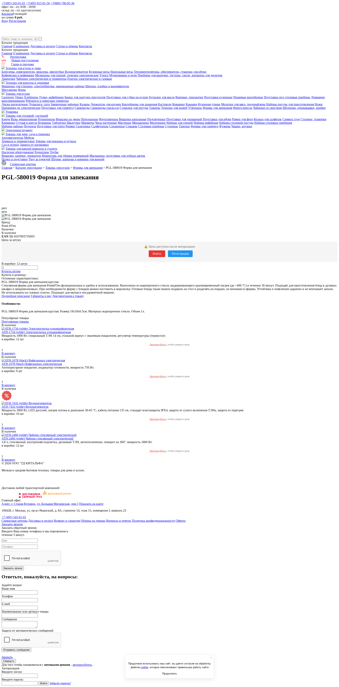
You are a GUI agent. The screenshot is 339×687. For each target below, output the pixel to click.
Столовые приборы (151, 126)
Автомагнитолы (12, 137)
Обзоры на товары (93, 520)
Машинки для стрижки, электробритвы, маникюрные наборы (43, 86)
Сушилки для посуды (134, 107)
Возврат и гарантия (67, 520)
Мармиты (87, 122)
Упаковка (11, 111)
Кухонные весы (99, 71)
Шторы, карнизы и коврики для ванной (77, 159)
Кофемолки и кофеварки (18, 75)
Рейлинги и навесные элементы (47, 100)
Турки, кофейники (51, 97)
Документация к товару (68, 296)
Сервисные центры (23, 164)
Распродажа (18, 56)
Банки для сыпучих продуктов (85, 97)
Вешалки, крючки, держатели (21, 155)
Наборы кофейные (206, 122)
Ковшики (178, 104)
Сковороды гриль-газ (104, 107)
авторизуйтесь (82, 664)
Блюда (6, 119)
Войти (157, 253)
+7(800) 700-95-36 (62, 3)
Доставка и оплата (42, 46)
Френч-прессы (242, 107)
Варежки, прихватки (189, 97)
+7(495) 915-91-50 (38, 3)
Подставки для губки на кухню (127, 97)
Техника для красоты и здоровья (27, 82)
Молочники (158, 122)
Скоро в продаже (22, 64)
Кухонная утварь (209, 104)
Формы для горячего (204, 126)
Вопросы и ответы (118, 520)
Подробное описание (16, 296)
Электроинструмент (19, 130)
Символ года (291, 119)
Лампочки (8, 78)
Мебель (29, 137)
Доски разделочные (15, 104)
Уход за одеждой (39, 159)
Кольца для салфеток (268, 119)
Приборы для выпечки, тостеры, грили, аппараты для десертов (180, 75)
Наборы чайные (12, 126)
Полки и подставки (15, 159)
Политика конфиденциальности (153, 520)
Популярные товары (15, 321)
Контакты (85, 46)
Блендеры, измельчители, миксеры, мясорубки (33, 71)
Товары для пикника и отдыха (56, 141)
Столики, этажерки (313, 119)
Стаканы (131, 126)
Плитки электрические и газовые (89, 78)
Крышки (191, 104)
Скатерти (8, 97)
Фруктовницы (108, 119)
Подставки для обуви (217, 119)
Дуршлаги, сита (39, 104)
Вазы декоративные (24, 119)
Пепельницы (89, 119)
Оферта (181, 520)
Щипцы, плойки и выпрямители (107, 86)
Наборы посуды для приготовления (290, 104)
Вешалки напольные (133, 119)
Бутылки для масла (162, 97)
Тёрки (19, 97)
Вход (5, 21)
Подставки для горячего (57, 107)
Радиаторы (42, 152)
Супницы (171, 126)
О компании (21, 46)
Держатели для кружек (105, 104)
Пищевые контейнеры (248, 97)
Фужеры (225, 126)
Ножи (319, 104)
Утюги (103, 75)
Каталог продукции (28, 167)
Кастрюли (164, 104)
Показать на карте (91, 503)
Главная (7, 46)
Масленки (124, 122)
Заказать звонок (12, 524)
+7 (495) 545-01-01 (14, 517)
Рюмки (70, 126)
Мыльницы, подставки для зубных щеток (117, 155)
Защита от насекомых (34, 144)
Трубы (54, 152)
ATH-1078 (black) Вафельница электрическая (32, 364)
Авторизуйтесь (157, 344)
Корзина (7, 14)
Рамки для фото (242, 119)
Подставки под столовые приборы (287, 97)
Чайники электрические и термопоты (41, 78)
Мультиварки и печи (123, 75)
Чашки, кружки (241, 126)
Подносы (30, 126)
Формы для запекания (217, 107)
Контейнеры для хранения (139, 104)
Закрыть (7, 657)
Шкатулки (73, 122)
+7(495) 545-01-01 (13, 3)
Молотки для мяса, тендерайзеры (243, 104)
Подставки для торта (51, 126)
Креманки (8, 122)
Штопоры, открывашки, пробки (304, 107)
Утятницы (195, 107)
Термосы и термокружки (18, 141)
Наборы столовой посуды (236, 122)
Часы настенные (106, 122)
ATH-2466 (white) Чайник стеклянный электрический (37, 438)
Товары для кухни (17, 93)
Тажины (154, 107)
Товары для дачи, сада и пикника (27, 134)
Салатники (83, 126)
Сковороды (82, 107)
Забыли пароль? (60, 683)
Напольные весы (121, 71)
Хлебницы (31, 97)
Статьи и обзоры (67, 46)
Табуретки (59, 122)
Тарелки (184, 126)
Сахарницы (117, 126)
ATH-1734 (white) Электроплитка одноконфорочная (36, 332)
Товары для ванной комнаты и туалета (31, 148)
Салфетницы (99, 126)
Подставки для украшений (184, 119)
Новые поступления (24, 60)
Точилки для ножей (174, 107)
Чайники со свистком (267, 107)
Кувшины (44, 122)
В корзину (8, 353)
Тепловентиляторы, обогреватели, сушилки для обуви (170, 71)
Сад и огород (10, 144)
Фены (22, 89)
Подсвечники (156, 119)
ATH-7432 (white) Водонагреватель (25, 406)
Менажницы (140, 122)
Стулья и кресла (26, 122)
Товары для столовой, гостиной (26, 115)
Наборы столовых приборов (273, 122)
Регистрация (17, 21)
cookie (144, 667)
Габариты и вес (41, 296)
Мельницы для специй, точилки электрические (67, 75)
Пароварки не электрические (21, 107)
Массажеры (9, 89)
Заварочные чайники (65, 104)
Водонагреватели (76, 71)
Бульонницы (46, 119)
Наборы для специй (179, 122)
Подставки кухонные (218, 97)
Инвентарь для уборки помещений (65, 155)
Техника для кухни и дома (23, 68)
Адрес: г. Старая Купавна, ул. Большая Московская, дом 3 (40, 503)
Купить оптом (11, 271)
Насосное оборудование (18, 152)
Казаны (85, 104)
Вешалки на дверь (68, 119)
